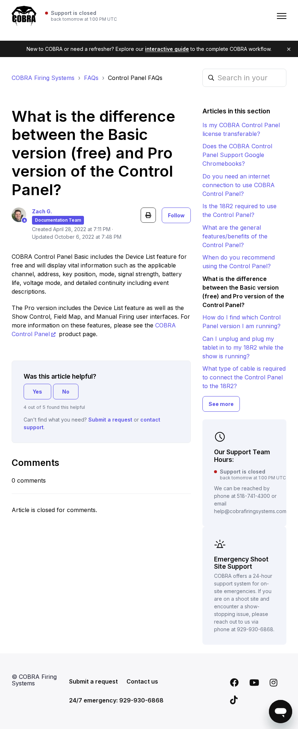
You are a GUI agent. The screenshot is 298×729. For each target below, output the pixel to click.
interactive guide (167, 49)
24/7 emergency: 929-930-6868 (116, 700)
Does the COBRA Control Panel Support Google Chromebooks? (237, 154)
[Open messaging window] (280, 711)
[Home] (24, 16)
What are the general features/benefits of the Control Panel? (234, 236)
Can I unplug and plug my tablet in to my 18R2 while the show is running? (242, 347)
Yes (37, 391)
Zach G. (42, 211)
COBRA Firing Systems (43, 77)
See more (221, 404)
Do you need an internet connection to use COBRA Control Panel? (238, 185)
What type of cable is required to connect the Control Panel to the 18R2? (244, 377)
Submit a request (110, 419)
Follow (176, 215)
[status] (81, 16)
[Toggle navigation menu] (281, 16)
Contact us (142, 681)
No (65, 391)
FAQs (91, 77)
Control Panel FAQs (135, 77)
